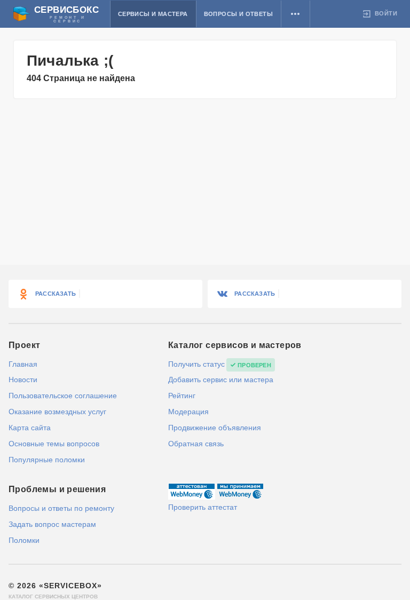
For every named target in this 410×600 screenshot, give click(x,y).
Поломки (24, 540)
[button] (295, 14)
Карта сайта (30, 427)
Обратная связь (196, 443)
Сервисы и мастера (153, 14)
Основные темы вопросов (54, 443)
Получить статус (196, 364)
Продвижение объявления (214, 427)
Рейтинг (181, 395)
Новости (23, 379)
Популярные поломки (47, 459)
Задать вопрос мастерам (52, 524)
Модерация (188, 411)
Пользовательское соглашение (63, 395)
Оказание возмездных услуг (57, 411)
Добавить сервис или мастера (220, 379)
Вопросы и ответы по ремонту (61, 508)
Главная (23, 364)
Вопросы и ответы (238, 14)
